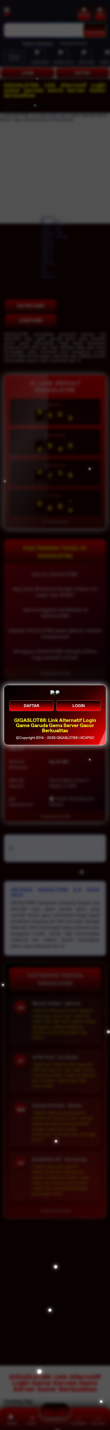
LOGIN (78, 705)
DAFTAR (31, 705)
